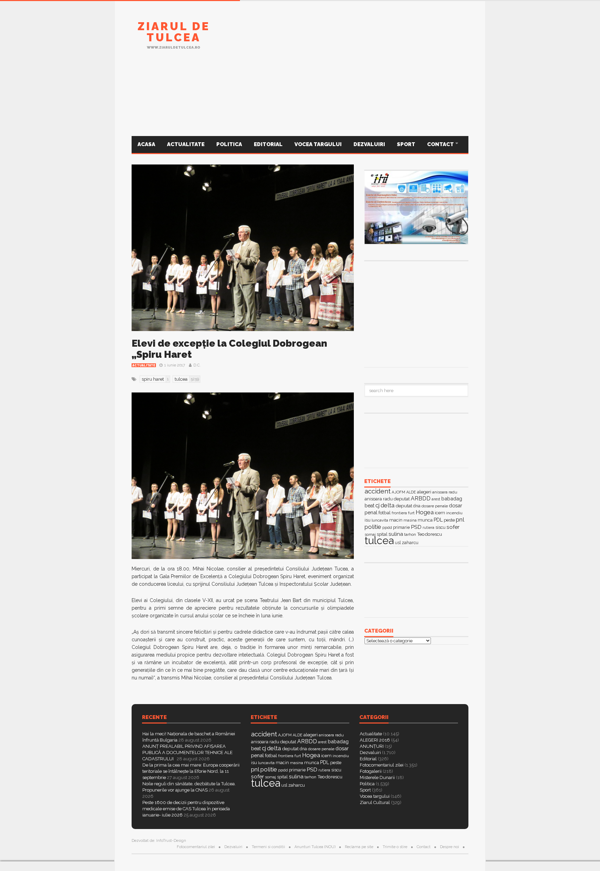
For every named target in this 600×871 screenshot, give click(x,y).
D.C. (197, 365)
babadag (451, 498)
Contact (441, 144)
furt (411, 512)
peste (449, 520)
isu (367, 520)
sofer (453, 527)
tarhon (410, 534)
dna (416, 506)
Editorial (268, 144)
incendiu (454, 512)
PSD (416, 527)
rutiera (428, 527)
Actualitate (186, 144)
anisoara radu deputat (387, 498)
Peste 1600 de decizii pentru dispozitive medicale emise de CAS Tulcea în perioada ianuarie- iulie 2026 (186, 809)
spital (282, 776)
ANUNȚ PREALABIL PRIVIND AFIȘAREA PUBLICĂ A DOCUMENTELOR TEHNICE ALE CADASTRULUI (187, 752)
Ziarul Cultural (375, 802)
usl (398, 542)
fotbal (384, 512)
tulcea (379, 540)
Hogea (425, 512)
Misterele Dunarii (377, 777)
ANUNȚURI (372, 746)
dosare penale (435, 506)
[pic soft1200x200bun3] (300, 101)
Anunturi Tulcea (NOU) (314, 847)
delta (387, 505)
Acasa (146, 144)
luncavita (380, 520)
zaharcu (410, 542)
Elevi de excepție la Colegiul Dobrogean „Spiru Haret (229, 349)
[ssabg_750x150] (342, 39)
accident (378, 491)
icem (440, 512)
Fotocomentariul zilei (381, 765)
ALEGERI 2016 (375, 740)
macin (395, 520)
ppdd (387, 527)
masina (410, 520)
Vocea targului (318, 144)
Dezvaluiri (369, 144)
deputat (403, 505)
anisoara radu (444, 492)
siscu (440, 527)
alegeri (424, 491)
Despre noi (449, 847)
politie (373, 526)
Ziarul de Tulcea (174, 32)
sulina (396, 534)
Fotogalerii (371, 771)
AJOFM (398, 492)
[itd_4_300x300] (416, 313)
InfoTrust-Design (171, 840)
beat (369, 505)
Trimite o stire (395, 847)
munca (425, 520)
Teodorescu (429, 534)
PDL (438, 520)
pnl (460, 519)
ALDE (411, 492)
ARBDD (421, 498)
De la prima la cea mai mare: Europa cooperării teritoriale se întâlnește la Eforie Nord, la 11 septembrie (191, 771)
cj (377, 505)
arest (436, 499)
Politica (229, 144)
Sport (406, 144)
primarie (401, 527)
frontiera (399, 513)
